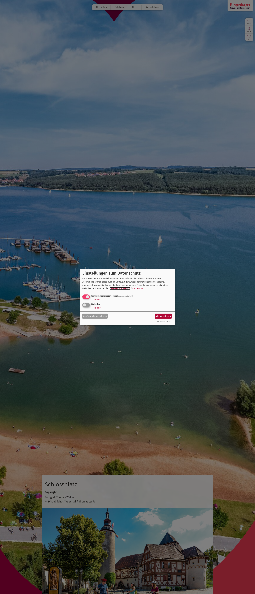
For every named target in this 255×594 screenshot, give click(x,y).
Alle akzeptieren (163, 316)
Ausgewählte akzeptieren (95, 316)
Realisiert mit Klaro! (164, 322)
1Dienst (96, 299)
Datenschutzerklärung (120, 288)
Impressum (137, 288)
